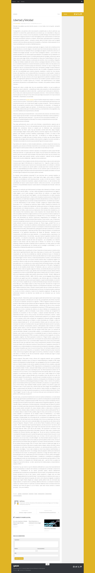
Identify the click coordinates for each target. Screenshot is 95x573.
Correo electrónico (40, 548)
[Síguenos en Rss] (79, 14)
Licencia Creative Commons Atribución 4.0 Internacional (34, 568)
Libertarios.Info (21, 7)
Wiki (18, 1)
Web (15, 553)
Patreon (22, 1)
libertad (36, 493)
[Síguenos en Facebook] (75, 14)
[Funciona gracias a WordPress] (18, 570)
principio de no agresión (17, 495)
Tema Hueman (28, 570)
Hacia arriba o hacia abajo (50, 528)
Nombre (16, 548)
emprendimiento (25, 493)
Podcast (14, 1)
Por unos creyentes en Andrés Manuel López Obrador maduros (20, 523)
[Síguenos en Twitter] (77, 14)
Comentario (17, 539)
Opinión (15, 14)
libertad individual (48, 493)
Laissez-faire (31, 493)
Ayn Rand (19, 493)
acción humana (30, 99)
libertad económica (41, 493)
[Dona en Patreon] (81, 14)
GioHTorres (17, 23)
